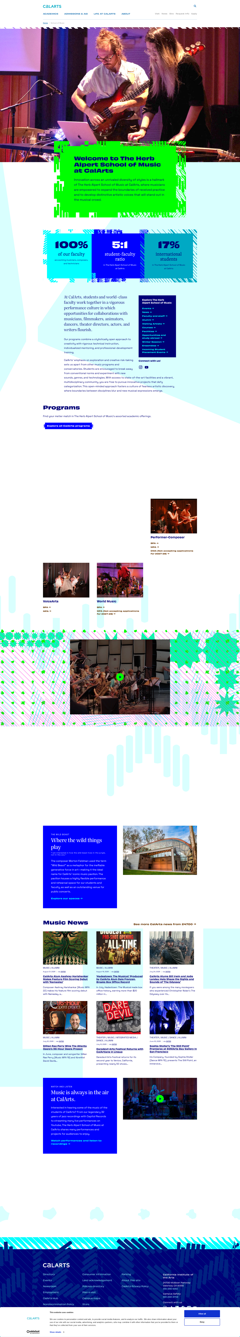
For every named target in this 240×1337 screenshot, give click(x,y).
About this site (131, 1281)
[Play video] (120, 676)
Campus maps (91, 1299)
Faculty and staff (153, 316)
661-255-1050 (170, 1289)
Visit (157, 14)
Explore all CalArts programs (68, 426)
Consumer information (96, 1275)
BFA (45, 486)
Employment (51, 1293)
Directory (49, 1275)
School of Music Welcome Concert (65, 791)
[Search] (195, 6)
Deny (202, 1322)
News (164, 14)
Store (85, 1305)
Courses (147, 328)
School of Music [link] (57, 23)
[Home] (52, 6)
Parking (126, 1275)
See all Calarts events (174, 743)
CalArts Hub (50, 1299)
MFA (46, 490)
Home (45, 23)
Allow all (202, 1314)
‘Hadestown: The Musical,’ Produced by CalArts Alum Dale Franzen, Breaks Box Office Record (119, 980)
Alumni (146, 320)
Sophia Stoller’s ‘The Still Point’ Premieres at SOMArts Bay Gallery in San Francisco (173, 1049)
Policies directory (93, 1287)
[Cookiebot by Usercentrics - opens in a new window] (33, 1332)
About (126, 14)
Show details (55, 1332)
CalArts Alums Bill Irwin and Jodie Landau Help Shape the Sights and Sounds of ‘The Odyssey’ (172, 980)
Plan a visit (89, 1293)
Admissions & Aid (76, 14)
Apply (194, 14)
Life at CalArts (105, 14)
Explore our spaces (65, 899)
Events (146, 309)
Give (171, 14)
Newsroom (49, 1287)
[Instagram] (141, 367)
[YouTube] (147, 367)
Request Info (182, 14)
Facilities (148, 332)
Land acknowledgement (97, 1281)
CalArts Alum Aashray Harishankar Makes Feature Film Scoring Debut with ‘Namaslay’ (65, 980)
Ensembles (149, 346)
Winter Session (152, 342)
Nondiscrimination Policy (58, 1305)
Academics (50, 14)
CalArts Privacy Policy (135, 1287)
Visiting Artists (152, 324)
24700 (63, 972)
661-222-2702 (170, 1297)
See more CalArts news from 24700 (163, 924)
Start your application (166, 1188)
